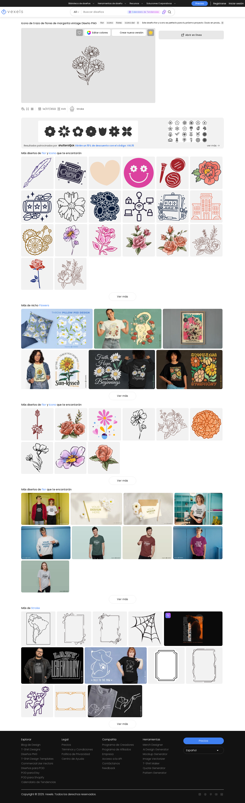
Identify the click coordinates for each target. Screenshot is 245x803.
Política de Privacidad (76, 754)
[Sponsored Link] (88, 131)
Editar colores (100, 32)
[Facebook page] (205, 794)
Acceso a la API (112, 759)
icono (110, 22)
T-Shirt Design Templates (37, 759)
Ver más (122, 296)
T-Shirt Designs (30, 749)
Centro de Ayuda (73, 759)
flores (119, 22)
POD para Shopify (32, 777)
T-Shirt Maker (151, 763)
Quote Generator (154, 768)
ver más (211, 145)
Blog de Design (30, 745)
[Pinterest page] (211, 794)
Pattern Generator (154, 773)
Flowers (44, 305)
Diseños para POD (32, 768)
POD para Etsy (30, 773)
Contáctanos (111, 763)
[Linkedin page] (222, 794)
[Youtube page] (216, 794)
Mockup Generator (155, 754)
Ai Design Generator (156, 749)
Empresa (108, 754)
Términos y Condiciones (77, 749)
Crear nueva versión (131, 32)
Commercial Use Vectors (37, 763)
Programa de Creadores (118, 745)
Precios (66, 745)
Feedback (108, 768)
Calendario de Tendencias (38, 782)
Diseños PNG (29, 754)
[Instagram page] (200, 794)
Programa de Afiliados (116, 749)
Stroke (35, 608)
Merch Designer (153, 745)
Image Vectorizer (154, 759)
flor (102, 22)
